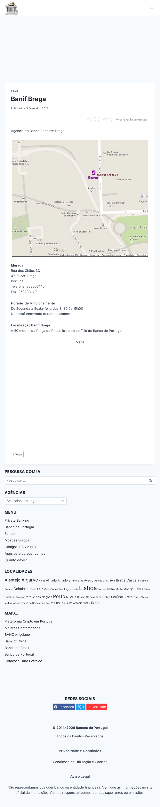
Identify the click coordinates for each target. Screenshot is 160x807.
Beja (112, 580)
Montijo (128, 589)
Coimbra (20, 589)
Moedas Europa (17, 540)
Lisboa (88, 588)
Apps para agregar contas (25, 553)
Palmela (10, 597)
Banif (15, 91)
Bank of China (16, 641)
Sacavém (92, 597)
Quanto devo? (16, 560)
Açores (98, 580)
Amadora (64, 580)
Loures (102, 589)
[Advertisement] (80, 44)
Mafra (111, 589)
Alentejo (12, 579)
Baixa (105, 581)
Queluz (71, 597)
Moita (119, 589)
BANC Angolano (17, 635)
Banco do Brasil (17, 648)
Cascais (132, 580)
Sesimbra (104, 597)
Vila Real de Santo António (66, 603)
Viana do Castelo (31, 603)
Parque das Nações (38, 597)
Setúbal (117, 597)
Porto (59, 596)
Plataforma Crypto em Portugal (29, 621)
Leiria (75, 589)
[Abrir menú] (151, 8)
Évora (95, 603)
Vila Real (46, 603)
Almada (51, 580)
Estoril (32, 589)
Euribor (10, 534)
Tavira (136, 597)
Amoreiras (77, 580)
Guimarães (56, 589)
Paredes (20, 597)
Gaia (46, 589)
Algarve (29, 580)
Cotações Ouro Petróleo (23, 661)
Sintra (128, 597)
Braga (17, 454)
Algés (42, 580)
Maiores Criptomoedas (22, 628)
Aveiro (88, 580)
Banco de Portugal (19, 527)
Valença (17, 603)
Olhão (147, 589)
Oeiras (138, 589)
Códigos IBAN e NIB (20, 547)
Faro (40, 589)
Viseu (86, 602)
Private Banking (17, 520)
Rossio (81, 597)
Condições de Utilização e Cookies (80, 762)
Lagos (67, 589)
